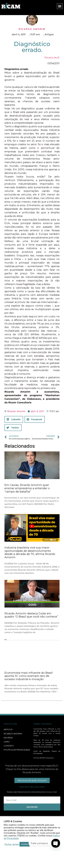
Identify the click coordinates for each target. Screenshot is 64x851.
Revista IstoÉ (52, 57)
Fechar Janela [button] (11, 844)
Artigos (49, 34)
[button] (60, 6)
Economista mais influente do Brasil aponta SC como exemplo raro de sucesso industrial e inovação (28, 676)
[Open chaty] (55, 843)
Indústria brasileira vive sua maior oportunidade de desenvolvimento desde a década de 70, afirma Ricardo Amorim (29, 552)
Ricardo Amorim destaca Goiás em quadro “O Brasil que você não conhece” (31, 615)
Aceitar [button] (24, 844)
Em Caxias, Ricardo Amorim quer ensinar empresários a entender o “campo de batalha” (27, 488)
